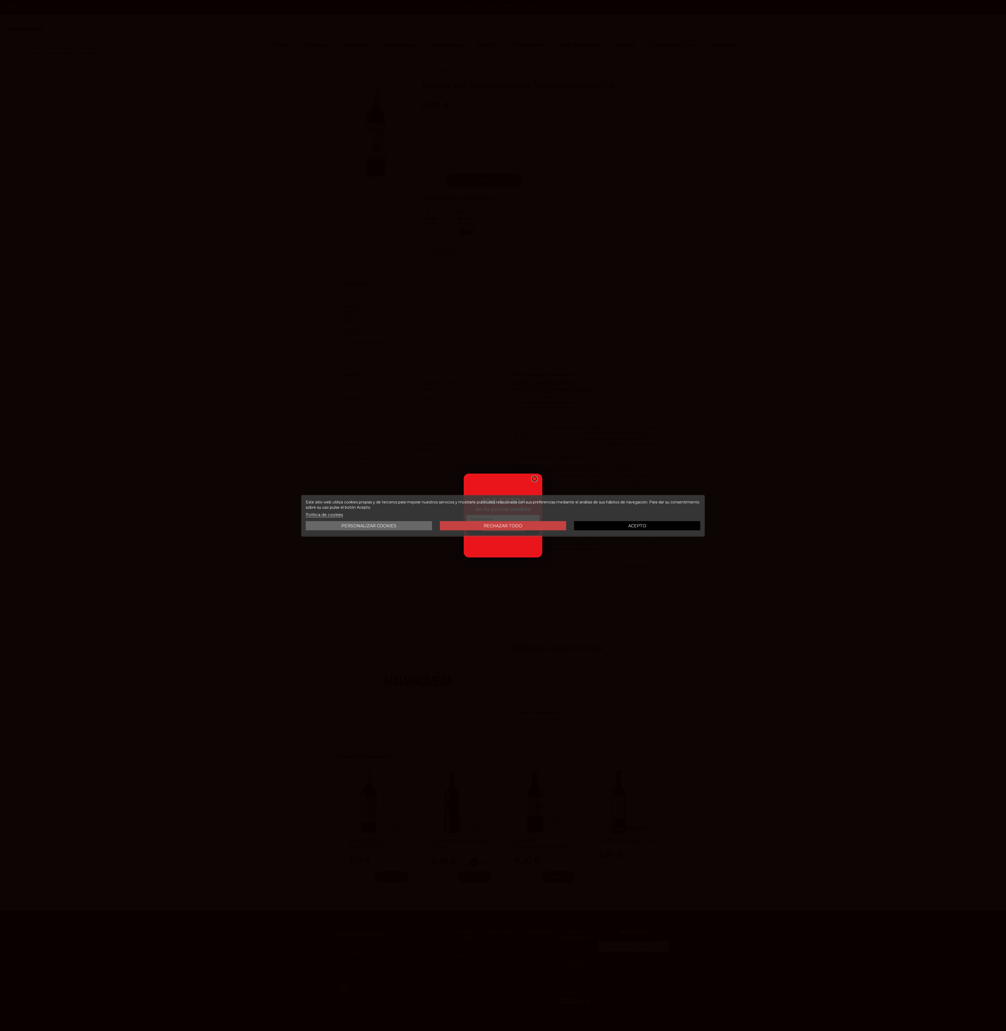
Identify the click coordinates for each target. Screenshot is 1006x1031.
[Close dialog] (534, 478)
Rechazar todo (503, 525)
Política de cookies (324, 514)
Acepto (637, 525)
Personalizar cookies (368, 525)
